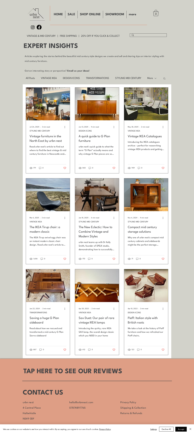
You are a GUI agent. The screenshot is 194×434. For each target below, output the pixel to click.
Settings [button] (153, 429)
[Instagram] (32, 27)
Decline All (166, 429)
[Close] (190, 429)
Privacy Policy (128, 402)
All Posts (30, 78)
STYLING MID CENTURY (128, 78)
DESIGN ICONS (71, 78)
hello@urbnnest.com (81, 402)
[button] (156, 13)
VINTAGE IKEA (49, 78)
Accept (181, 429)
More (150, 78)
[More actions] (66, 127)
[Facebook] (39, 27)
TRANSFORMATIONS (97, 78)
